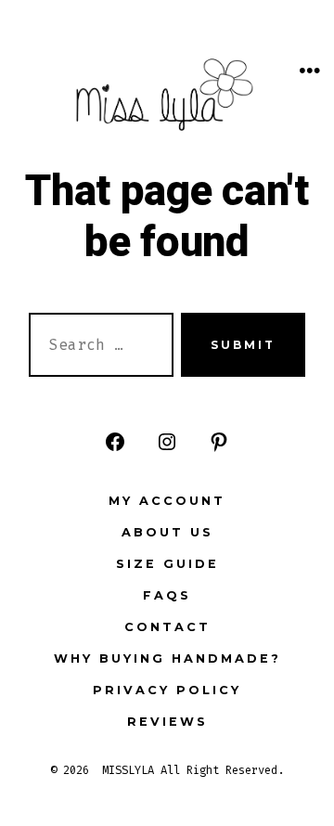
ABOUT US (167, 532)
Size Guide (167, 564)
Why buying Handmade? (167, 658)
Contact (167, 627)
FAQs (167, 595)
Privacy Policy (167, 690)
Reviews (167, 722)
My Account (167, 501)
